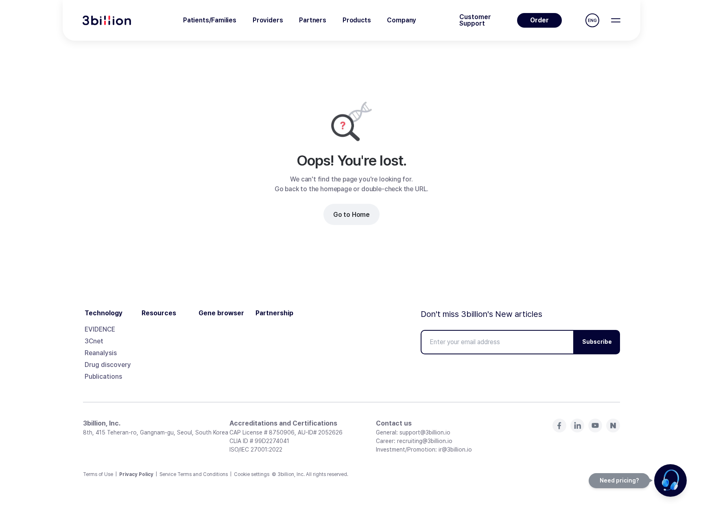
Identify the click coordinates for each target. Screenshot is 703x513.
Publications (103, 376)
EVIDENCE (100, 329)
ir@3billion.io (455, 449)
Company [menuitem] (401, 20)
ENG (592, 20)
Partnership (274, 313)
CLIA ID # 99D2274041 (259, 441)
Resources (159, 313)
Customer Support (475, 20)
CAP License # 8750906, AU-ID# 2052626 (286, 432)
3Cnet (94, 341)
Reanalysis (101, 353)
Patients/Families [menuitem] (209, 20)
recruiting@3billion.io (424, 441)
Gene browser (221, 313)
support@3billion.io (425, 432)
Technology (103, 313)
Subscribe (597, 341)
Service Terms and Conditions (193, 474)
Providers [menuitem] (268, 20)
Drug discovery (108, 365)
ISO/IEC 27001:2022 (255, 449)
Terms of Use (98, 474)
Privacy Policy (136, 474)
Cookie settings (251, 474)
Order (539, 20)
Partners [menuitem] (312, 20)
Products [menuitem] (357, 20)
